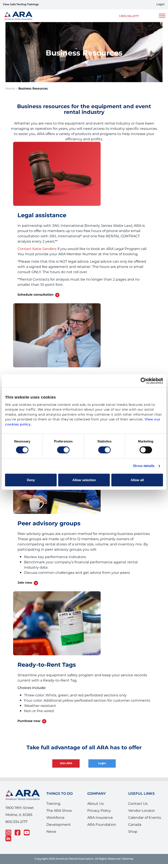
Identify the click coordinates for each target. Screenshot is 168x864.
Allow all (137, 480)
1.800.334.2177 (129, 16)
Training (53, 804)
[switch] (63, 449)
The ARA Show (59, 811)
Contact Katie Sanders (37, 249)
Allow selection (84, 480)
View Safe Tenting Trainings (21, 4)
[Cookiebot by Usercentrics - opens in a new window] (144, 381)
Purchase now (29, 721)
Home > (11, 88)
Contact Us (138, 804)
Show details (143, 466)
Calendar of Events (144, 818)
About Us (95, 804)
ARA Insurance (100, 818)
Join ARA (66, 763)
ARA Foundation (101, 825)
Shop (132, 832)
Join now (25, 583)
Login (160, 4)
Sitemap (127, 859)
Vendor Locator (141, 811)
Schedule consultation (36, 295)
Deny (31, 480)
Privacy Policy (99, 811)
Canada (134, 825)
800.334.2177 (16, 822)
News (51, 832)
